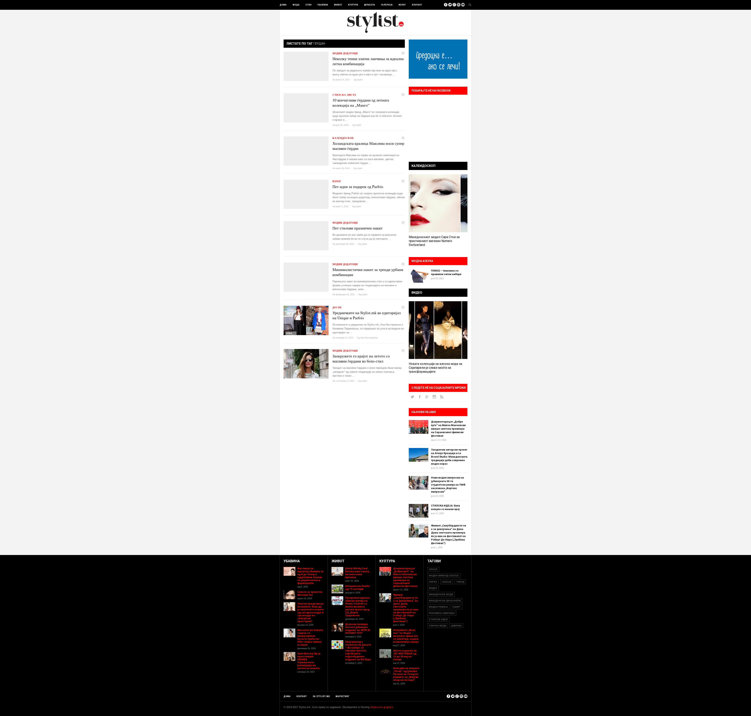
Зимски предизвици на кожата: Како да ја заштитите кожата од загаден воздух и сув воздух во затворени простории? (310, 612)
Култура (353, 5)
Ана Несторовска (369, 337)
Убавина (322, 5)
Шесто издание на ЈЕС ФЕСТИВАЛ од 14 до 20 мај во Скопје (405, 655)
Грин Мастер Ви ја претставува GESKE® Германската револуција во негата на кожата (308, 661)
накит (457, 607)
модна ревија (438, 607)
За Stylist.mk (321, 696)
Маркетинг (342, 696)
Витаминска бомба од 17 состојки (357, 587)
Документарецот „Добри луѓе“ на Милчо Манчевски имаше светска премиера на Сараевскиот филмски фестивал (448, 428)
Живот (338, 5)
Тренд (460, 582)
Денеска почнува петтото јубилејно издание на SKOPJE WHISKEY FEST (357, 628)
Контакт (417, 5)
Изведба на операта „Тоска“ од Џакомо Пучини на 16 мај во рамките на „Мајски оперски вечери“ (406, 674)
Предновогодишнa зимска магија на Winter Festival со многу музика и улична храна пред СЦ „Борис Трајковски (357, 606)
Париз (433, 582)
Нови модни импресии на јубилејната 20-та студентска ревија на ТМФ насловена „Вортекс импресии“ (448, 484)
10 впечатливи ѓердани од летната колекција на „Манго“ (360, 103)
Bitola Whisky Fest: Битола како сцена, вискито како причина (357, 573)
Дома (283, 5)
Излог (402, 5)
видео (433, 588)
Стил (308, 5)
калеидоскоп (343, 138)
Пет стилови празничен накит (357, 228)
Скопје (447, 582)
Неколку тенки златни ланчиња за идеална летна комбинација (368, 61)
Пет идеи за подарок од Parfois (357, 186)
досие (337, 307)
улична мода (437, 625)
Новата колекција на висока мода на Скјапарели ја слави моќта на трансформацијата (435, 367)
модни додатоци (345, 53)
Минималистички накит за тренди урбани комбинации (367, 272)
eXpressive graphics (381, 707)
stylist (360, 79)
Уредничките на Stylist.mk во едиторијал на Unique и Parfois (366, 315)
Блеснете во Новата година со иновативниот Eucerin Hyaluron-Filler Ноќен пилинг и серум (310, 637)
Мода (296, 5)
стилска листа (344, 94)
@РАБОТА (369, 5)
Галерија (387, 5)
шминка (456, 625)
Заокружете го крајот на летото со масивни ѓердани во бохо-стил (361, 359)
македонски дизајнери (445, 600)
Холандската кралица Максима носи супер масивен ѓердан (368, 146)
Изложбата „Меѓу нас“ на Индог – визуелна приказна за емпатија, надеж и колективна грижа (406, 636)
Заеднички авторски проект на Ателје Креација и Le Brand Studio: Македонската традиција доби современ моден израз (449, 456)
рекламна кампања (442, 613)
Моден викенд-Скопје (444, 575)
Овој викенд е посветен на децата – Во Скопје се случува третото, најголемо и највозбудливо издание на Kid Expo (358, 650)
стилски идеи (438, 619)
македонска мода (441, 594)
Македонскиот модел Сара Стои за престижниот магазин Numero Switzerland (434, 241)
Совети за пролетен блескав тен (309, 593)
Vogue (433, 569)
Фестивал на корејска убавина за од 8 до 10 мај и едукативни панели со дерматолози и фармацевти (310, 576)
